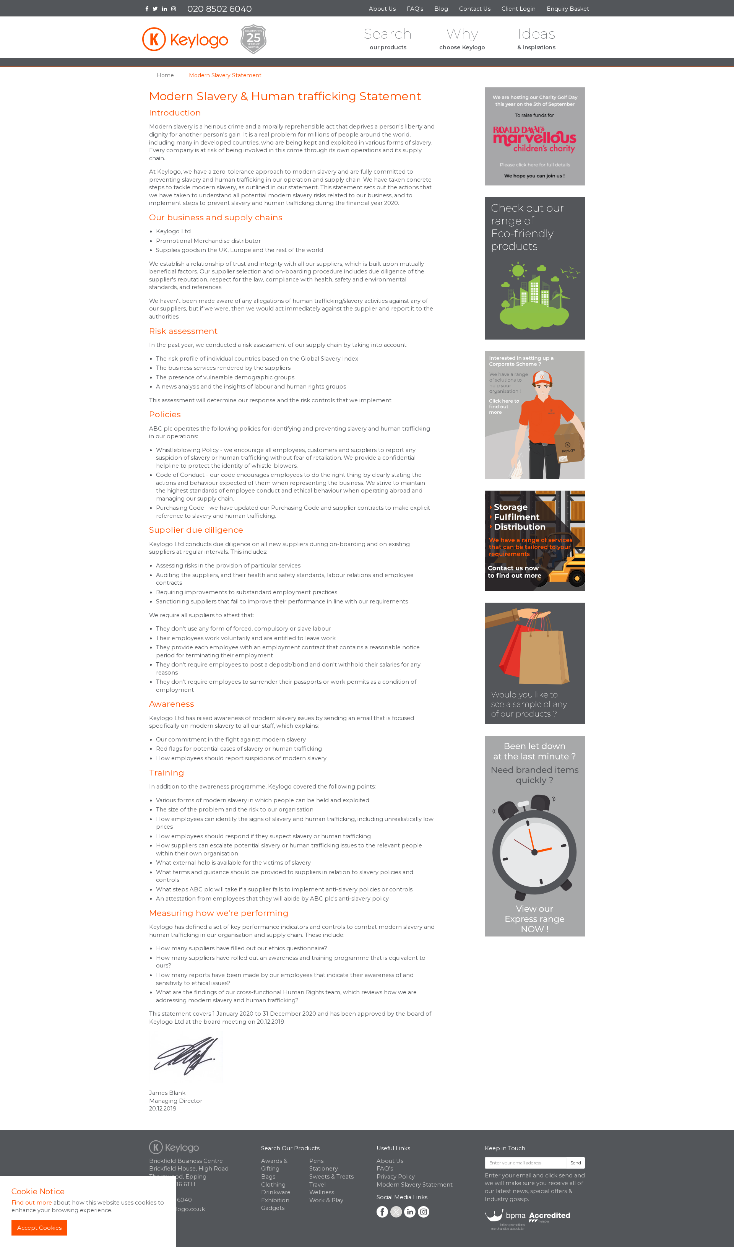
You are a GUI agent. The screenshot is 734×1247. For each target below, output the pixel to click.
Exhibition (275, 1200)
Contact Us (474, 8)
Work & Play (326, 1200)
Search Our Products (290, 1148)
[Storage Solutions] (535, 540)
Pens (316, 1161)
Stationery (323, 1168)
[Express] (535, 835)
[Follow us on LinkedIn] (166, 9)
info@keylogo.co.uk (177, 1209)
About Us (382, 8)
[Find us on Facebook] (149, 9)
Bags (268, 1176)
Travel (317, 1184)
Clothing (273, 1184)
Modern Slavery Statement (415, 1184)
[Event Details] (535, 135)
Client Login (519, 8)
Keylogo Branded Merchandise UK (204, 39)
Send (575, 1163)
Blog (441, 8)
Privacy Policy (396, 1176)
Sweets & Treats (331, 1176)
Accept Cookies (39, 1227)
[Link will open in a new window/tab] (382, 1212)
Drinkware (276, 1192)
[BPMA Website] (527, 1219)
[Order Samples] (535, 663)
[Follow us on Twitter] (157, 9)
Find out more (31, 1202)
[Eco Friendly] (535, 267)
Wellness (321, 1192)
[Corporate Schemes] (535, 414)
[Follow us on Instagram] (175, 9)
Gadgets (272, 1208)
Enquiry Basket (569, 8)
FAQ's (415, 8)
